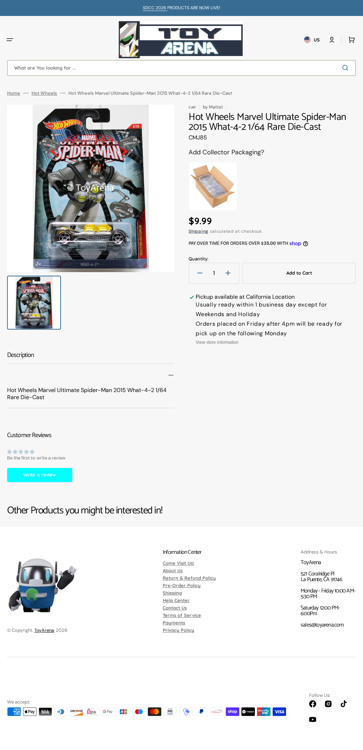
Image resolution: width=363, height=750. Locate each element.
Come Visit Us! (178, 563)
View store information (217, 342)
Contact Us (175, 608)
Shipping (198, 231)
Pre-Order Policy (182, 585)
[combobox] (181, 68)
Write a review (39, 475)
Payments (174, 622)
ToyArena (44, 630)
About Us (173, 570)
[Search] (346, 68)
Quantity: (198, 259)
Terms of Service (182, 615)
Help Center (176, 600)
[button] (10, 40)
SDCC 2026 (155, 8)
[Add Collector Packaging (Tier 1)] (213, 186)
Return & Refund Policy (189, 578)
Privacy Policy (178, 630)
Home (13, 93)
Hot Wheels (44, 93)
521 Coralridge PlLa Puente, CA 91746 (321, 576)
